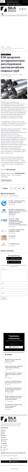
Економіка (9, 46)
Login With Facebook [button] (15, 258)
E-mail (2, 288)
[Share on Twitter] (15, 188)
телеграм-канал (20, 173)
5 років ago (12, 204)
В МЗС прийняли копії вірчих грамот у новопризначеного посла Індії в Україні (13, 398)
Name (2, 283)
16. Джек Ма (12, 236)
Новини (2, 46)
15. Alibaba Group (14, 243)
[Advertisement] (14, 31)
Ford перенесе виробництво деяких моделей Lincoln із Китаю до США (13, 389)
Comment (3, 269)
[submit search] (25, 14)
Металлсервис (11, 169)
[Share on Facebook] (11, 188)
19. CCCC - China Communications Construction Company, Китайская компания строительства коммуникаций (17, 221)
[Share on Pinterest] (23, 188)
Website (2, 292)
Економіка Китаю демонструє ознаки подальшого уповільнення (13, 406)
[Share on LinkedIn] (19, 188)
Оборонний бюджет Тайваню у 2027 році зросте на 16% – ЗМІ (13, 374)
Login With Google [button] (15, 262)
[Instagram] (25, 9)
